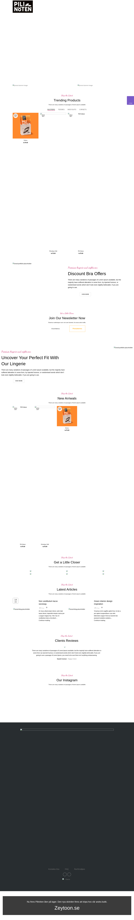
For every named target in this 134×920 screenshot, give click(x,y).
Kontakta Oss (53, 869)
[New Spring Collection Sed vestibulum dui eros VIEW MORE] (44, 85)
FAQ (67, 869)
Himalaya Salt (53, 251)
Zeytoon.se (67, 908)
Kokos (25, 140)
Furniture (43, 598)
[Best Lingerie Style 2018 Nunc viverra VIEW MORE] (99, 85)
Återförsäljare (79, 869)
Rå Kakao (81, 251)
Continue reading (44, 620)
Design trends (99, 598)
